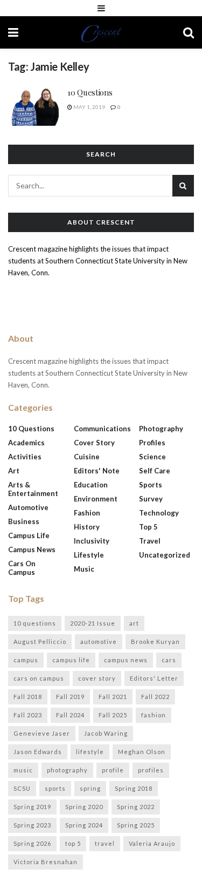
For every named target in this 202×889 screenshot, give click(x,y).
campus (25, 659)
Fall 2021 (113, 696)
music (23, 769)
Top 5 (148, 526)
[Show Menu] (101, 8)
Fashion (87, 512)
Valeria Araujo (152, 843)
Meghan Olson (141, 751)
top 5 (73, 843)
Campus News (31, 549)
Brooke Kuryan (155, 641)
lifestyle (90, 751)
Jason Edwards (37, 751)
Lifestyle (89, 555)
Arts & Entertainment (33, 489)
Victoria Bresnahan (45, 861)
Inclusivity (91, 541)
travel (105, 843)
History (87, 526)
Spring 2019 (32, 806)
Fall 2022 (155, 696)
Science (152, 456)
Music (84, 569)
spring (90, 788)
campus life (71, 659)
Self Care (154, 470)
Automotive (28, 507)
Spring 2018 (133, 788)
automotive (98, 641)
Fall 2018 (27, 696)
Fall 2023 (27, 714)
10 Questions (89, 92)
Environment (95, 498)
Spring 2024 (84, 825)
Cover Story (94, 442)
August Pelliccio (39, 641)
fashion (153, 714)
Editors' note (97, 470)
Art (13, 470)
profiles (151, 769)
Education (91, 484)
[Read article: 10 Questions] (35, 106)
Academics (26, 442)
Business (23, 521)
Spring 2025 (136, 825)
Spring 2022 (136, 806)
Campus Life (29, 535)
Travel (150, 541)
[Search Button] (188, 32)
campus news (126, 659)
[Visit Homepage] (101, 32)
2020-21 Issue (92, 623)
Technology (159, 512)
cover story (97, 678)
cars (169, 659)
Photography (161, 428)
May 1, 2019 (88, 107)
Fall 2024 (70, 714)
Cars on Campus (22, 567)
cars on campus (38, 678)
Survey (151, 498)
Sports (150, 484)
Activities (24, 456)
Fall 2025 (113, 714)
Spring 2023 (32, 825)
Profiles (152, 442)
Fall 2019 (70, 696)
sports (55, 788)
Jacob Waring (106, 733)
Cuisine (87, 456)
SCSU (22, 788)
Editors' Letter (154, 678)
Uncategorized (164, 555)
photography (67, 769)
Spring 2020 (84, 806)
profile (113, 769)
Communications (102, 428)
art (134, 623)
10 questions (34, 623)
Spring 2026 (32, 843)
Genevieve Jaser (41, 733)
